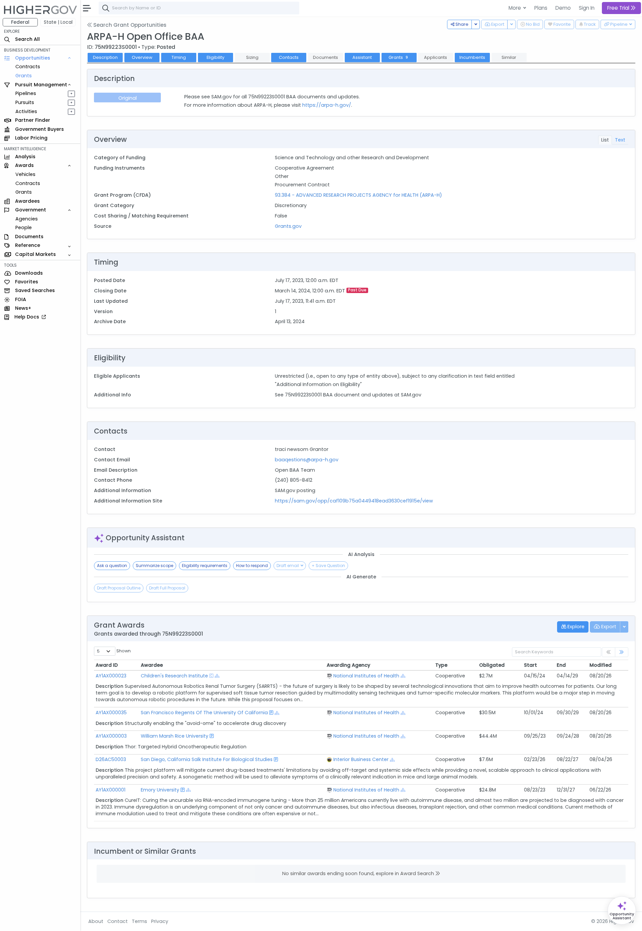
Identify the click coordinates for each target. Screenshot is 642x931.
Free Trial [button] (619, 7)
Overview (142, 57)
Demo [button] (563, 7)
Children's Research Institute (174, 675)
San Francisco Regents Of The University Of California (204, 712)
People (23, 227)
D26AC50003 (111, 759)
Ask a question (112, 565)
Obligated (492, 665)
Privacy (159, 921)
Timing (179, 57)
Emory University (160, 789)
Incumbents (472, 57)
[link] (621, 652)
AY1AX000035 (111, 712)
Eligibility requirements (204, 565)
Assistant (362, 57)
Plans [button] (540, 7)
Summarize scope (154, 565)
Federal (20, 22)
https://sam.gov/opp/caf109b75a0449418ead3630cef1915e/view (354, 500)
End (561, 665)
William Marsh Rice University (174, 736)
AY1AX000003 (111, 736)
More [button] (515, 7)
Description (105, 57)
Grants (23, 75)
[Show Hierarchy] (217, 676)
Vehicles (25, 174)
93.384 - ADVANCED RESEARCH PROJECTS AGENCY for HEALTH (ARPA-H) (358, 195)
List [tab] (605, 139)
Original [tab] (127, 98)
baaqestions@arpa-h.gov (306, 459)
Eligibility (215, 57)
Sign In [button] (587, 7)
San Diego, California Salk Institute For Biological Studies (207, 759)
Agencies (26, 218)
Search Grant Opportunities (129, 24)
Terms (139, 921)
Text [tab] (620, 139)
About (95, 921)
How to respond (252, 565)
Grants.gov (288, 226)
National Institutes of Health (366, 675)
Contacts (289, 57)
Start (530, 665)
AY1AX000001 (110, 789)
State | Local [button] (58, 22)
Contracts (27, 66)
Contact (117, 921)
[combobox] (199, 8)
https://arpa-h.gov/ (326, 105)
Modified (601, 665)
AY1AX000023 (111, 675)
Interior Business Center (361, 759)
